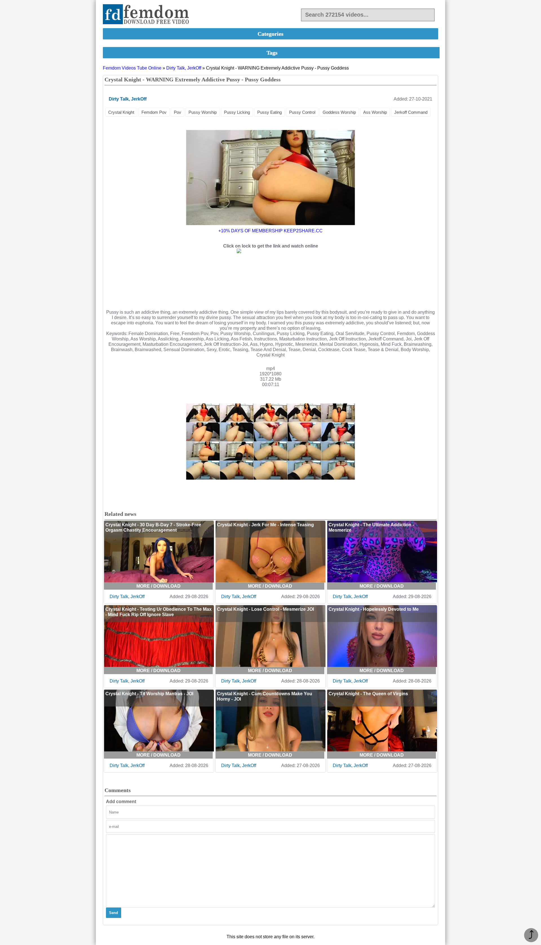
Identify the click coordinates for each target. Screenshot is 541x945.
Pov (177, 112)
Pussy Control (302, 112)
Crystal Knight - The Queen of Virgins (368, 693)
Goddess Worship (339, 112)
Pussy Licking (237, 112)
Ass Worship (375, 112)
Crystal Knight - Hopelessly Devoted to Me (374, 609)
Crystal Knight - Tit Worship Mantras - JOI (149, 693)
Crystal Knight (121, 112)
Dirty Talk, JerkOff (183, 68)
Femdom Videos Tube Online (132, 68)
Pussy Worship (203, 112)
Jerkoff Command (410, 112)
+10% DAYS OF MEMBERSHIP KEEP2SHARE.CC (270, 230)
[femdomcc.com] (147, 15)
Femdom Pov (154, 112)
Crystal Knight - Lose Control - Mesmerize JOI (265, 609)
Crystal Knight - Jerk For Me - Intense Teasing (265, 524)
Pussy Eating (269, 112)
